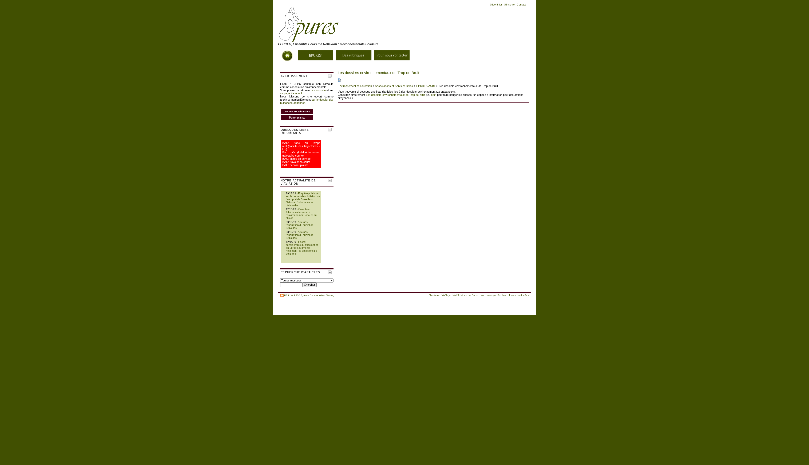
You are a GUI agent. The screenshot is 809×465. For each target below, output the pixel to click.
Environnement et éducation (355, 86)
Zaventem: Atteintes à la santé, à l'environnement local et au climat (301, 214)
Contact (521, 4)
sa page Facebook (291, 93)
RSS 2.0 (298, 295)
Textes (329, 295)
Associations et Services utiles (394, 86)
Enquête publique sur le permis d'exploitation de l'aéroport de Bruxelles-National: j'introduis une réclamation (303, 199)
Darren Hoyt (478, 295)
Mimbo (464, 295)
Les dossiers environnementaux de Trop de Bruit (395, 94)
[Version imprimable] (339, 80)
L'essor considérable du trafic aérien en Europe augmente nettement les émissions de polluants (302, 248)
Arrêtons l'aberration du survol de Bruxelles (299, 225)
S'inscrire (509, 4)
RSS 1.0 (288, 295)
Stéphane (502, 295)
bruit (433, 94)
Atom (306, 295)
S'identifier (496, 4)
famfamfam (523, 295)
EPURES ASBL (425, 86)
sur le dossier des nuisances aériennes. (307, 108)
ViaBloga (446, 295)
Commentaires (317, 295)
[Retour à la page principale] (358, 39)
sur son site (318, 90)
